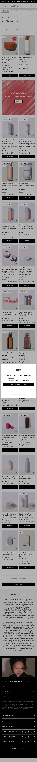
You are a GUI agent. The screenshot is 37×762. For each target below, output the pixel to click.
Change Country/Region (18, 395)
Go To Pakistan (18, 390)
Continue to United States (19, 384)
